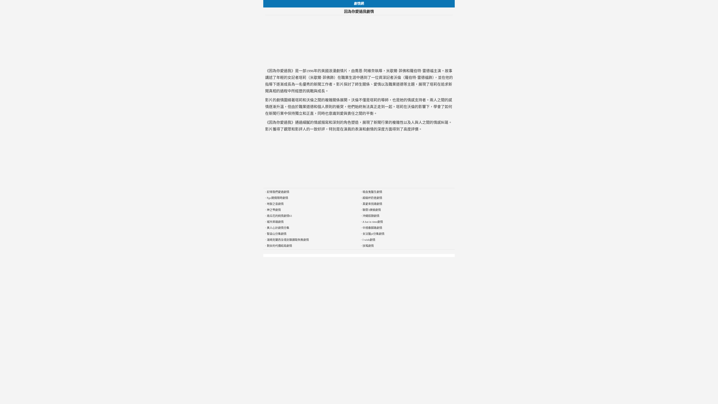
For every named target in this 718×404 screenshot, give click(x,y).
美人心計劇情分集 (278, 227)
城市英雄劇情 (275, 221)
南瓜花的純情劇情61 (279, 215)
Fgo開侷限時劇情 (277, 197)
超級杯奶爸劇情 (372, 197)
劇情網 (359, 3)
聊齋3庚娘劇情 (372, 209)
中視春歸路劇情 (372, 227)
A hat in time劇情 (372, 221)
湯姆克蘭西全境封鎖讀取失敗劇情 (288, 239)
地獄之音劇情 (275, 203)
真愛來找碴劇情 (372, 203)
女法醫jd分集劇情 (373, 233)
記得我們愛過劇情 (278, 191)
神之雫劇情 (274, 209)
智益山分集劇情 (276, 233)
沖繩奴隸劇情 (371, 215)
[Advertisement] (359, 41)
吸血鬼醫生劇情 (372, 191)
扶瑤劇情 (368, 245)
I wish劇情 (369, 239)
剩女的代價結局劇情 (279, 245)
